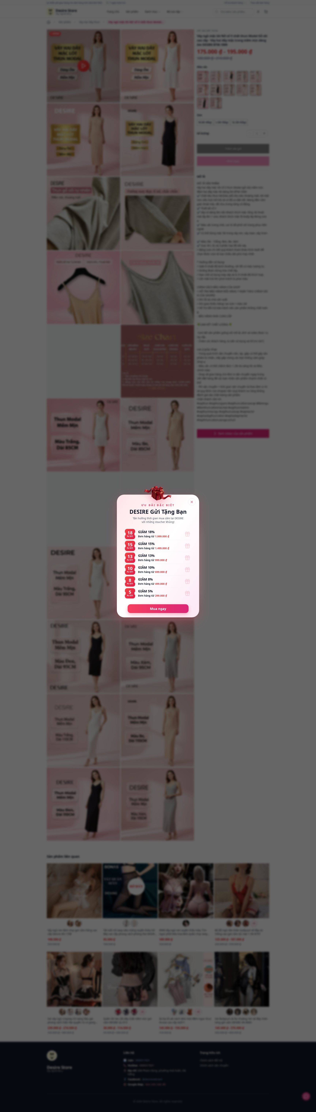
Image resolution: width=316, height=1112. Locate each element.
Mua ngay (158, 608)
